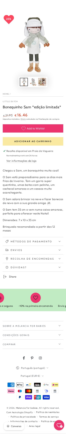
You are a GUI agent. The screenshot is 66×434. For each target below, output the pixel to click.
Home (6, 94)
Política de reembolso (48, 412)
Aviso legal (35, 426)
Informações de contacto (24, 421)
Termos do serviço (49, 416)
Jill (48, 203)
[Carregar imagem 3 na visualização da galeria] (42, 82)
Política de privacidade (23, 416)
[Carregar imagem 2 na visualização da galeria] (33, 82)
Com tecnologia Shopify (19, 412)
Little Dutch (10, 101)
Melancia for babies (27, 407)
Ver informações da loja (21, 160)
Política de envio (50, 421)
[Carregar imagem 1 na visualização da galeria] (24, 82)
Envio (23, 119)
